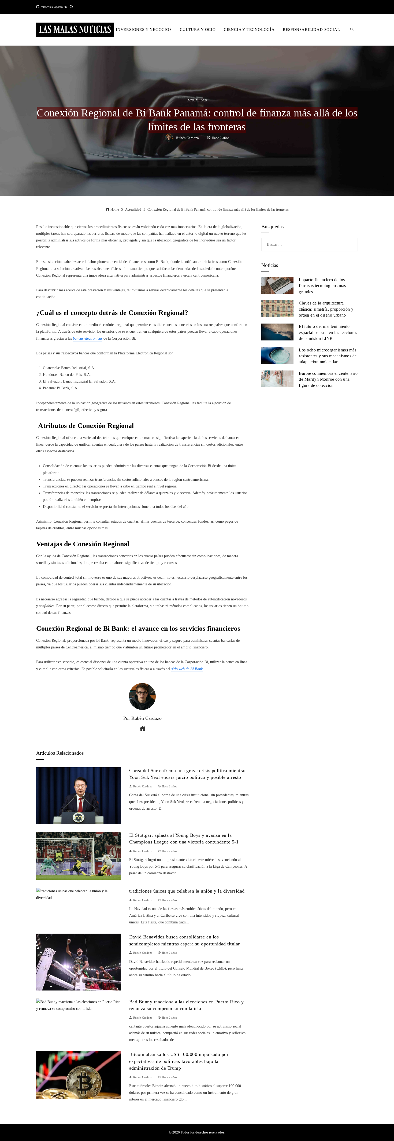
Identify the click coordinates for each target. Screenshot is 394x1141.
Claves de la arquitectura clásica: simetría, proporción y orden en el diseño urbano (326, 309)
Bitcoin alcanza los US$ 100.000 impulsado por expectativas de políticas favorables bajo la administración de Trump (179, 1061)
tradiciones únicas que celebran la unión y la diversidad (187, 891)
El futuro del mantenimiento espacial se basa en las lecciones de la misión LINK (328, 332)
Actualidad (197, 100)
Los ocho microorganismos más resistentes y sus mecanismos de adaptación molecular (328, 356)
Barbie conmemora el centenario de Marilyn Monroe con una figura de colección (328, 379)
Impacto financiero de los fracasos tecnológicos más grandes (322, 285)
